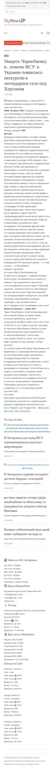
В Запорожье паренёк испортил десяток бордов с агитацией (26, 476)
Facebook (25, 411)
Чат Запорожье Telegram (23, 764)
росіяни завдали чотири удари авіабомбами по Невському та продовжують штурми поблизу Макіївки (25, 504)
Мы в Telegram (11, 407)
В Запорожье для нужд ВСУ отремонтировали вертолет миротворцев (23, 442)
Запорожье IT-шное (30, 757)
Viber (11, 411)
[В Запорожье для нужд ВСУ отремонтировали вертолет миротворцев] (27, 425)
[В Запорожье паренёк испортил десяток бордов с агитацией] (27, 465)
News (14, 20)
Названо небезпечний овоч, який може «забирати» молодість (26, 531)
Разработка (19, 761)
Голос (6, 56)
